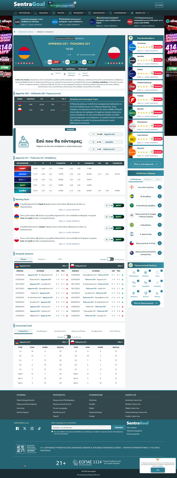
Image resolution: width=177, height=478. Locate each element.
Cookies (160, 466)
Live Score (20, 408)
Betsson (140, 148)
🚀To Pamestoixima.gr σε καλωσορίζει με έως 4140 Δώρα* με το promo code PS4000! (148, 20)
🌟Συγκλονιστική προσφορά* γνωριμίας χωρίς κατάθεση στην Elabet (108, 20)
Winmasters (142, 122)
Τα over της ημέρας (60, 408)
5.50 (43, 174)
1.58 (78, 168)
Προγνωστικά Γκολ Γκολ (62, 404)
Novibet (140, 56)
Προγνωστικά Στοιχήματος (27, 404)
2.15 (99, 174)
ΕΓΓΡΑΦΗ (159, 5)
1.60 (106, 174)
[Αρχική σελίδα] (14, 31)
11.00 (35, 179)
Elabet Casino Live (132, 408)
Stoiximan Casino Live (133, 400)
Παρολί (55, 416)
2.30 (71, 185)
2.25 (71, 168)
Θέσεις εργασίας (133, 434)
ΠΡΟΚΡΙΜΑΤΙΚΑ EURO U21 (26, 31)
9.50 (35, 185)
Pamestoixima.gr (144, 82)
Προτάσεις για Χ (59, 412)
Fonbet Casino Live (132, 416)
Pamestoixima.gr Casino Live (136, 412)
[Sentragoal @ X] (24, 428)
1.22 (50, 168)
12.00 (35, 168)
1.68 (106, 190)
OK (158, 470)
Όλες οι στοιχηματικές (144, 164)
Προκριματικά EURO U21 (64, 38)
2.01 (99, 190)
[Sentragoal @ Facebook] (17, 428)
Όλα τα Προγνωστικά (144, 303)
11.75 (35, 174)
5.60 (43, 168)
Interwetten (142, 135)
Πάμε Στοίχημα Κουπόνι (25, 400)
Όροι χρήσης (131, 427)
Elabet (140, 69)
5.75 (43, 185)
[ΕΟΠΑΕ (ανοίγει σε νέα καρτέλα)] (97, 463)
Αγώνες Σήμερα (23, 412)
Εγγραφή (119, 427)
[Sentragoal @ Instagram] (32, 428)
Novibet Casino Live (132, 404)
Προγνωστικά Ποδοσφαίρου (64, 400)
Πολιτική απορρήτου (134, 431)
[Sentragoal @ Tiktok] (39, 428)
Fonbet (140, 95)
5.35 (43, 190)
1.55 (78, 174)
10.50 (35, 190)
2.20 (71, 179)
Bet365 (140, 109)
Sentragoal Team (90, 99)
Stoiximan (141, 43)
